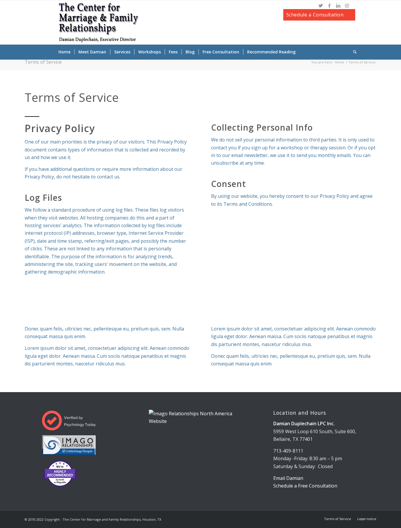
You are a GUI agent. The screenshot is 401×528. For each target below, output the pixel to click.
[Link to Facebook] (329, 5)
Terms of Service (43, 62)
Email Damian (288, 478)
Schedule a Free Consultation (305, 486)
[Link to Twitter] (320, 5)
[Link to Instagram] (347, 5)
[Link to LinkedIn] (338, 5)
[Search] (352, 52)
